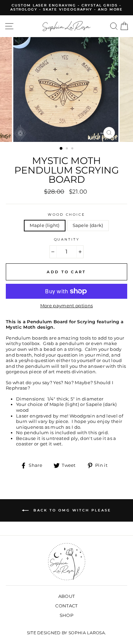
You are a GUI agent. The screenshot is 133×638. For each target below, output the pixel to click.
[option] (66, 7)
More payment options (66, 305)
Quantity (66, 239)
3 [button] (73, 149)
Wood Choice (66, 214)
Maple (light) (44, 225)
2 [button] (67, 149)
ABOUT (66, 596)
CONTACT (66, 605)
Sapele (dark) (88, 225)
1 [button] (61, 148)
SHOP (66, 615)
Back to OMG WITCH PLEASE (71, 510)
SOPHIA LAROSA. (87, 632)
